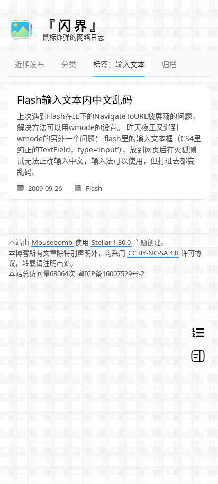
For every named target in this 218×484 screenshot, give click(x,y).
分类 (68, 64)
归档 (169, 64)
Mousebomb (52, 242)
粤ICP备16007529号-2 (111, 273)
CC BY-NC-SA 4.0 (153, 253)
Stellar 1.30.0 (111, 242)
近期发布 (29, 64)
